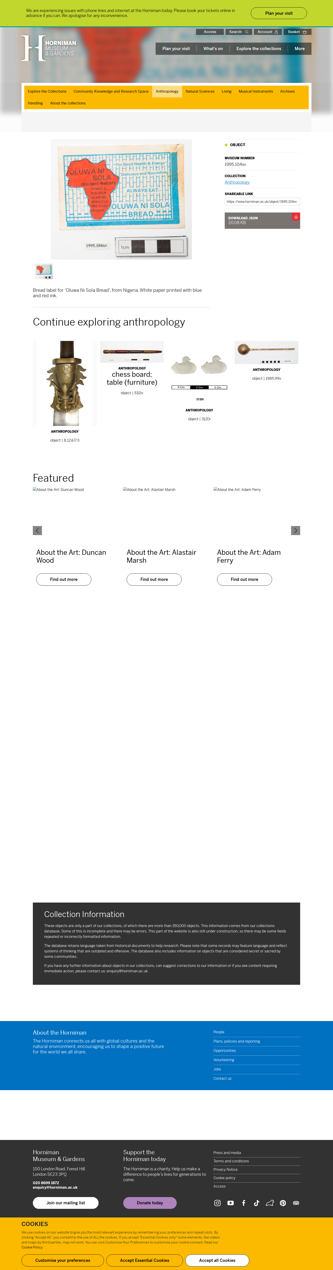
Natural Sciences (200, 91)
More (300, 48)
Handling (35, 103)
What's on (213, 48)
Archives (287, 91)
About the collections (68, 103)
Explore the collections (258, 48)
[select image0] (44, 271)
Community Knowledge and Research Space (111, 91)
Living (227, 91)
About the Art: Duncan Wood (71, 556)
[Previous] (37, 530)
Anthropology (167, 91)
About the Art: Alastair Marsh (161, 556)
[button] (248, 32)
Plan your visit (176, 48)
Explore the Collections (47, 91)
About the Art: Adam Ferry (249, 556)
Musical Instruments (256, 91)
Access (210, 31)
